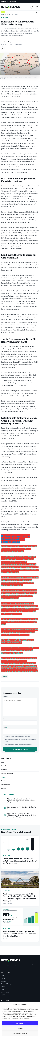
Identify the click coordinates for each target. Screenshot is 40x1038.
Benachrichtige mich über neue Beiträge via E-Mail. (18, 744)
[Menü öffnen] (32, 7)
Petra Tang (7, 42)
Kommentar (5, 696)
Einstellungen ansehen (20, 1033)
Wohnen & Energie (7, 773)
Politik (3, 781)
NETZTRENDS (10, 6)
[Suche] (37, 7)
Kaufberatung (5, 785)
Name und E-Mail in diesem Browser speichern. (17, 736)
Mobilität (4, 769)
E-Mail (5, 727)
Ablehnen (20, 1028)
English (3, 788)
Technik (3, 766)
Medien (11, 14)
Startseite (4, 14)
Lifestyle (4, 676)
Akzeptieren (20, 1023)
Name (4, 719)
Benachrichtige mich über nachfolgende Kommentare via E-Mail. (20, 740)
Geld (2, 762)
